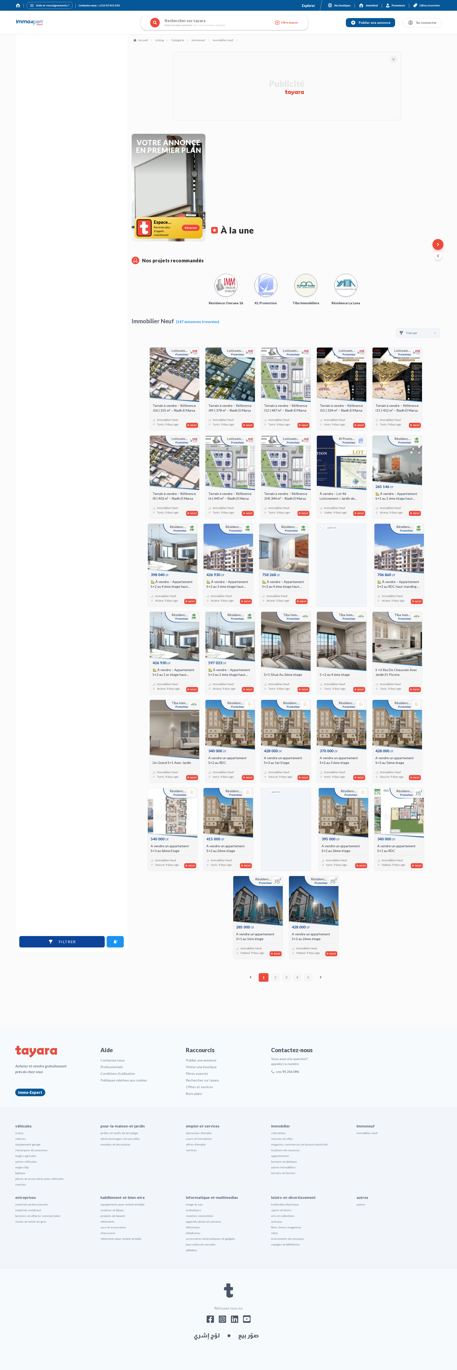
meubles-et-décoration (115, 1144)
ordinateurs (193, 1210)
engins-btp (22, 1167)
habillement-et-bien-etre (122, 1197)
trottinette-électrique (285, 1204)
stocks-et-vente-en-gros (30, 1221)
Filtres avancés (197, 1073)
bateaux (20, 1173)
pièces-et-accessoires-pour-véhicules (39, 1179)
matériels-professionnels (31, 1204)
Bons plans (194, 1093)
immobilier (280, 1126)
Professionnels (111, 1067)
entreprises (25, 1197)
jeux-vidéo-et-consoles (201, 1244)
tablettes (191, 1250)
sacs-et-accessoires (113, 1227)
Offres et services (199, 1087)
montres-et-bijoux (112, 1210)
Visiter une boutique (201, 1067)
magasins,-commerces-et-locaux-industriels (299, 1144)
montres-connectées (199, 1216)
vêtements (107, 1221)
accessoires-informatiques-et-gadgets (210, 1238)
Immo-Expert (30, 1092)
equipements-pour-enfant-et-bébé (122, 1204)
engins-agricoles (25, 1156)
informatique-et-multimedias (212, 1197)
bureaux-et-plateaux (284, 1161)
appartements (280, 1156)
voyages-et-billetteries (285, 1244)
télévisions (193, 1227)
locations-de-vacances (285, 1150)
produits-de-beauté (112, 1216)
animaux (276, 1221)
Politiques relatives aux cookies (123, 1080)
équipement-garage (27, 1144)
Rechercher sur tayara (202, 1080)
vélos (274, 1233)
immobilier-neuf (367, 1133)
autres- (361, 1204)
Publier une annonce (201, 1060)
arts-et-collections (283, 1216)
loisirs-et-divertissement (293, 1197)
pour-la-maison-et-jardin (122, 1126)
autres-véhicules (26, 1161)
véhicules (23, 1126)
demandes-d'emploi (199, 1133)
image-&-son (194, 1204)
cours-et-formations (199, 1139)
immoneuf (366, 1126)
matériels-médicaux (28, 1210)
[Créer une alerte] (115, 941)
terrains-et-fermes (283, 1173)
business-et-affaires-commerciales (37, 1216)
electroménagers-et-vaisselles (120, 1139)
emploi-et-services (202, 1126)
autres (362, 1197)
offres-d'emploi (196, 1144)
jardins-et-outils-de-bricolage (119, 1133)
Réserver (191, 227)
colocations (278, 1133)
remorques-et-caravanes (31, 1150)
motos (19, 1133)
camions (20, 1184)
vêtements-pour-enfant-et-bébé (120, 1238)
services (191, 1150)
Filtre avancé (289, 22)
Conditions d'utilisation (117, 1073)
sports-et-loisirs (281, 1210)
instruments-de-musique (287, 1238)
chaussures (107, 1233)
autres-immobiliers (283, 1167)
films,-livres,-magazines (286, 1227)
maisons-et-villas (282, 1139)
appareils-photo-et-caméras (203, 1221)
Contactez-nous (112, 1060)
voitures (20, 1139)
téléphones (193, 1233)
